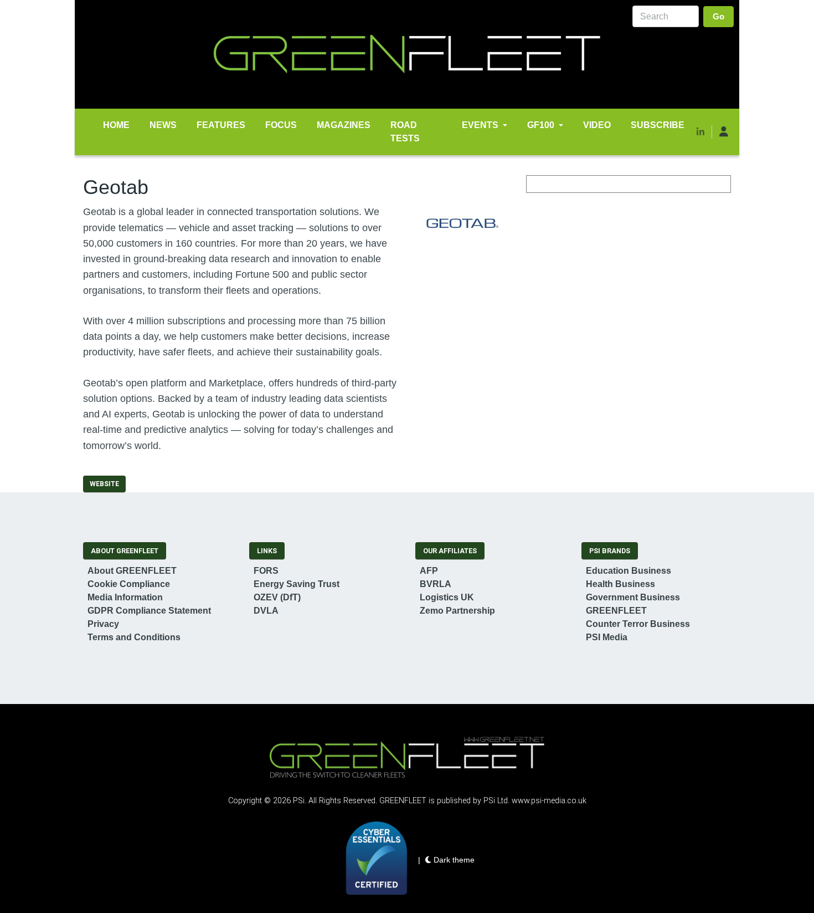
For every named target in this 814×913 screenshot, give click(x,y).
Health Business (620, 584)
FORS (266, 570)
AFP (429, 570)
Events (480, 125)
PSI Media (606, 637)
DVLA (266, 610)
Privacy (103, 624)
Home (116, 125)
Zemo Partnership (457, 610)
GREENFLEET (616, 610)
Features (221, 125)
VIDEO (597, 125)
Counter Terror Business (638, 624)
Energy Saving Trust (296, 584)
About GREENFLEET (132, 570)
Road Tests (405, 131)
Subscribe (657, 125)
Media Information (125, 597)
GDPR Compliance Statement (149, 610)
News (163, 125)
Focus (281, 125)
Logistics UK (447, 597)
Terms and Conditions (134, 637)
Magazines (343, 125)
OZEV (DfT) (277, 597)
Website (104, 484)
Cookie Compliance (128, 584)
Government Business (633, 597)
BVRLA (435, 584)
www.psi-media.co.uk (549, 800)
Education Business (628, 570)
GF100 (540, 125)
